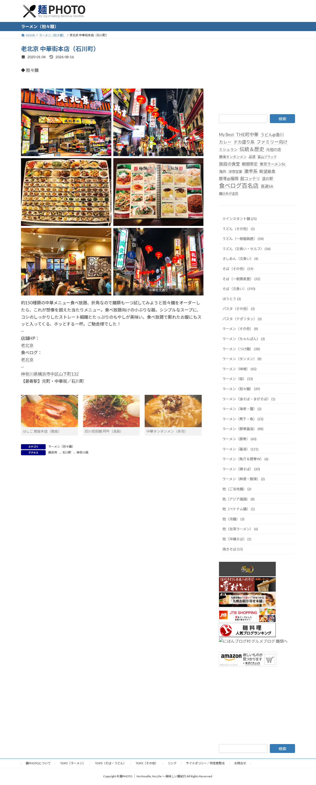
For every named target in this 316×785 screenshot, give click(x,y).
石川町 (66, 452)
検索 (282, 118)
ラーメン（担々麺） (61, 446)
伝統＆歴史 (251, 149)
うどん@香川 (272, 134)
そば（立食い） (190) (238, 289)
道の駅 (267, 178)
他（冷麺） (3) (233, 519)
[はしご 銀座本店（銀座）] (49, 411)
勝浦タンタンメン (233, 156)
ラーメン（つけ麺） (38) (241, 349)
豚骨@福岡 (228, 178)
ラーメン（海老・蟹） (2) (241, 409)
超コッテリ (250, 178)
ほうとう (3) (231, 298)
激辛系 (250, 171)
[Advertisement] (257, 75)
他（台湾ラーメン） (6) (240, 529)
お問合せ (240, 763)
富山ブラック (267, 157)
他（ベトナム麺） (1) (238, 509)
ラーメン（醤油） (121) (240, 449)
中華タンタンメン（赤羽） (167, 431)
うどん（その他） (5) (238, 228)
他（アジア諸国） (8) (238, 499)
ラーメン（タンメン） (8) (241, 359)
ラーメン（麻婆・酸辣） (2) (243, 479)
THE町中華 (247, 134)
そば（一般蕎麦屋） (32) (241, 278)
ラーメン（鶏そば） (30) (241, 469)
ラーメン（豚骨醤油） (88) (242, 429)
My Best (226, 134)
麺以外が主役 (228, 194)
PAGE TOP (304, 757)
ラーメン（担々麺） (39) (241, 389)
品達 (252, 156)
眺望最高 (267, 171)
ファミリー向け (272, 142)
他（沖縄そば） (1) (236, 539)
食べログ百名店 (239, 185)
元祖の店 (273, 149)
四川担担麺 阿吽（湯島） (104, 431)
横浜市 (52, 452)
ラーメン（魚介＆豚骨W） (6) (245, 459)
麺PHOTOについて (38, 763)
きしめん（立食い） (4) (240, 258)
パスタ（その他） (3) (238, 309)
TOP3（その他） (147, 763)
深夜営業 (235, 171)
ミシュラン (228, 149)
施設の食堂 (229, 163)
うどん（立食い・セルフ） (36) (246, 248)
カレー (225, 142)
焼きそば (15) (232, 549)
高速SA (267, 186)
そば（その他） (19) (237, 269)
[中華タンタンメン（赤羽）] (173, 411)
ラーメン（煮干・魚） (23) (242, 419)
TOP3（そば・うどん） (110, 763)
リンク (172, 763)
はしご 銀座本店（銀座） (42, 431)
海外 (222, 171)
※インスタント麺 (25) (239, 219)
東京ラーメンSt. (273, 164)
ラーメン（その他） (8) (240, 329)
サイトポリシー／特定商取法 (205, 763)
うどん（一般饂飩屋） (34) (243, 239)
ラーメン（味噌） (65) (239, 368)
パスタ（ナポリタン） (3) (242, 318)
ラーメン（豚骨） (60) (239, 439)
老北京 (27, 345)
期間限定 (250, 163)
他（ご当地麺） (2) (236, 489)
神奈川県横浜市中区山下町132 (50, 374)
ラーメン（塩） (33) (237, 379)
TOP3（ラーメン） (72, 763)
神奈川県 (82, 452)
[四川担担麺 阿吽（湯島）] (111, 411)
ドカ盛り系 (244, 142)
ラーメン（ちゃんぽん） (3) (243, 339)
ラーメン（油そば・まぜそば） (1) (248, 399)
